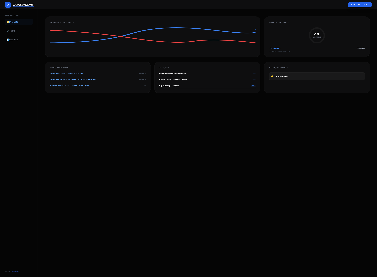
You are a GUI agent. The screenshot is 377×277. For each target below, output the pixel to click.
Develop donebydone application (66, 73)
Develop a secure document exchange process (73, 79)
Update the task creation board (172, 73)
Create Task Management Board (173, 79)
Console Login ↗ (360, 5)
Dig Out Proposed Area (169, 86)
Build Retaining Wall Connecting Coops (69, 85)
